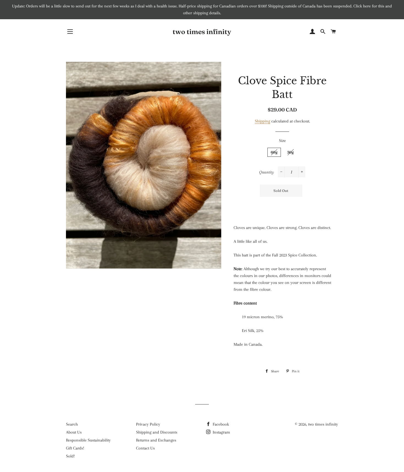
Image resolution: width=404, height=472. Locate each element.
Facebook (220, 424)
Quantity (266, 172)
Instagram (221, 432)
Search (72, 424)
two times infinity (202, 31)
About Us (74, 432)
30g (290, 152)
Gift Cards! (75, 448)
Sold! (70, 456)
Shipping (262, 121)
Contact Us (145, 448)
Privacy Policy (148, 424)
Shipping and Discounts (156, 432)
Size (282, 140)
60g (274, 152)
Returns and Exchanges (156, 440)
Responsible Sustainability (88, 440)
